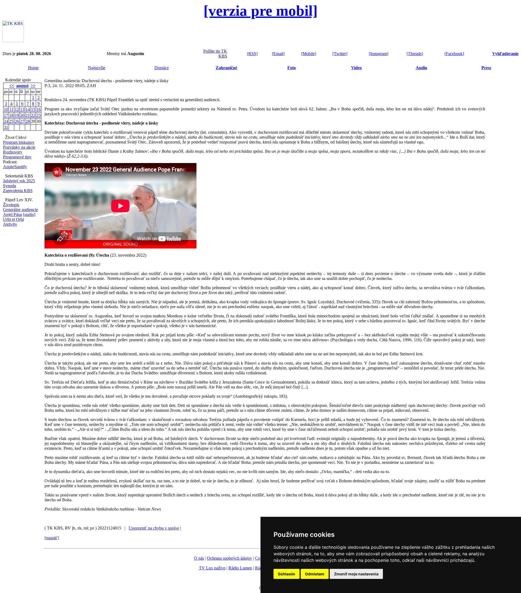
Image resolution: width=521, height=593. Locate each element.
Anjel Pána (12, 214)
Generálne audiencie (20, 209)
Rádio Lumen (240, 568)
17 (6, 115)
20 (22, 115)
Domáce (161, 67)
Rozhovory (12, 152)
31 (6, 127)
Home (33, 67)
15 (33, 109)
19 (17, 115)
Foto (291, 67)
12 (17, 109)
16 (38, 109)
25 (11, 121)
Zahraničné (226, 67)
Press (486, 67)
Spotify (20, 166)
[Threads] (414, 53)
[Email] (278, 53)
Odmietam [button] (314, 574)
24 (6, 121)
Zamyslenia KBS (18, 190)
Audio (421, 67)
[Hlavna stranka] (13, 41)
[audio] (29, 214)
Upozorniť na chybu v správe (154, 528)
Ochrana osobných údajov (229, 558)
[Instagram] (378, 53)
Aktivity (10, 224)
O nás (199, 558)
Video (356, 67)
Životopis (11, 204)
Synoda (9, 185)
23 (38, 115)
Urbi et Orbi (13, 219)
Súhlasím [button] (286, 574)
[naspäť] (52, 537)
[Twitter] (339, 53)
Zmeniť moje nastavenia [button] (356, 574)
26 (17, 121)
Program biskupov (18, 142)
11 (11, 109)
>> (33, 85)
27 (22, 121)
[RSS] (252, 53)
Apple (8, 166)
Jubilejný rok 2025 (19, 180)
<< (11, 85)
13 (22, 109)
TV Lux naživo (212, 568)
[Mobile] (308, 53)
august (22, 85)
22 (33, 115)
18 (11, 115)
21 (28, 115)
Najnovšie (96, 67)
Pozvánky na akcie (19, 147)
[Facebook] (454, 53)
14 (28, 109)
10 (6, 109)
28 (28, 121)
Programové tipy (17, 157)
